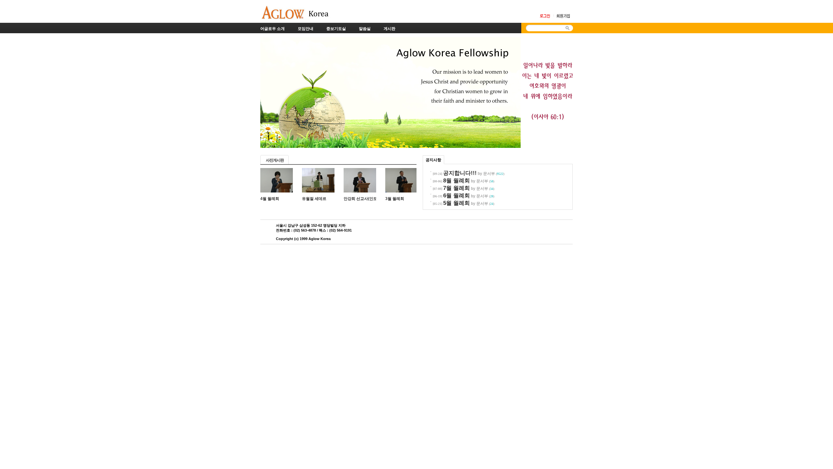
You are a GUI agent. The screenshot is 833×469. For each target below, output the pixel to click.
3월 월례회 (394, 198)
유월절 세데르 (314, 198)
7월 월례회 (456, 188)
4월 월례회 (269, 198)
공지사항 (433, 160)
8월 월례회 (456, 181)
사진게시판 (275, 160)
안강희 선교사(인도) (361, 198)
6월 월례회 (456, 195)
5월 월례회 (456, 203)
